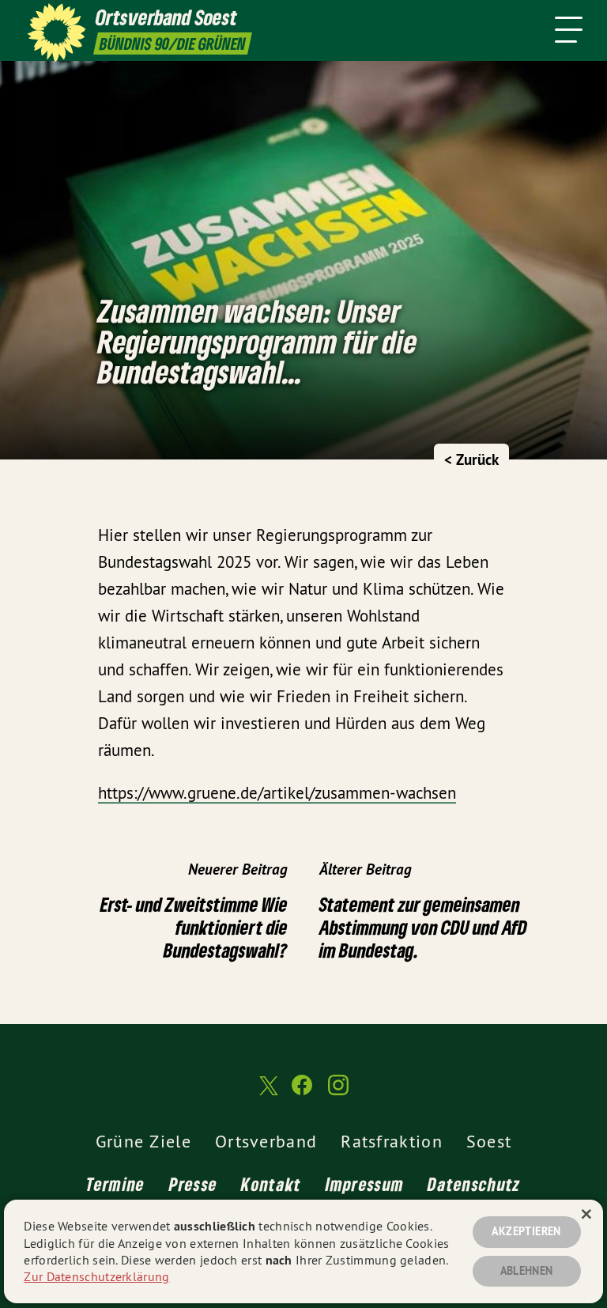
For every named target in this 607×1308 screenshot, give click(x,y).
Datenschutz (474, 1184)
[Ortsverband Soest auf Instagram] (338, 1091)
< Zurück (471, 460)
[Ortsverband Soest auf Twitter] (267, 1092)
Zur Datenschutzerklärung (96, 1276)
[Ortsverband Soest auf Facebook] (302, 1091)
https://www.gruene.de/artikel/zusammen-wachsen (277, 792)
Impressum (365, 1184)
